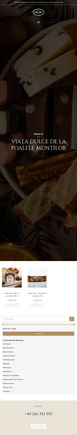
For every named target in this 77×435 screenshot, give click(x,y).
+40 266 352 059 (38, 413)
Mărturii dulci (7, 368)
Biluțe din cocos (8, 352)
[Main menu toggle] (38, 22)
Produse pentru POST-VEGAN (13, 379)
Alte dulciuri (7, 344)
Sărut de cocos (7, 387)
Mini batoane (7, 372)
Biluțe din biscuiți (8, 348)
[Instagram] (33, 426)
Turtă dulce (6, 391)
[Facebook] (38, 426)
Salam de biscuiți (8, 383)
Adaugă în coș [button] (12, 305)
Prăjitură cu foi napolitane (11, 376)
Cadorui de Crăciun (9, 356)
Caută (71, 319)
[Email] (44, 426)
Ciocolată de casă (8, 360)
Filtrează (38, 333)
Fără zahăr (6, 364)
